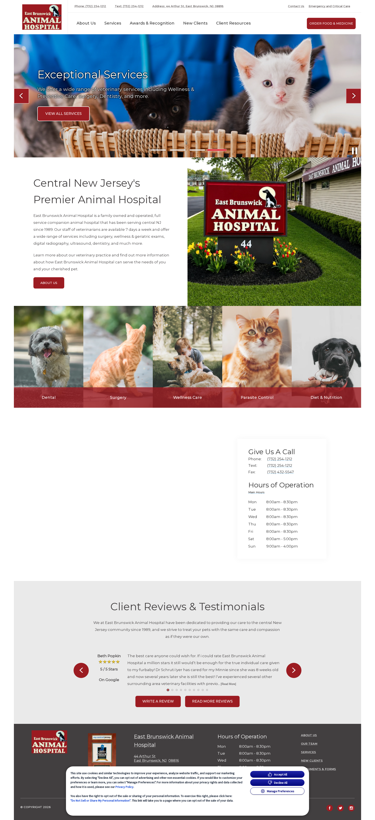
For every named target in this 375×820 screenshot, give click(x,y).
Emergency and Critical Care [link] (329, 6)
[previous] (21, 96)
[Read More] (228, 684)
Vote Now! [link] (56, 120)
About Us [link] (48, 283)
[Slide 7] (194, 690)
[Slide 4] (217, 150)
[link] (41, 17)
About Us (86, 23)
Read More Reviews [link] (212, 701)
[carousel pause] (354, 150)
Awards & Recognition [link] (152, 23)
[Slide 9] (203, 690)
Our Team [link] (309, 743)
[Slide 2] (178, 150)
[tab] (257, 493)
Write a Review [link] (158, 701)
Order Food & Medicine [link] (331, 23)
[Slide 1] (158, 150)
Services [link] (112, 23)
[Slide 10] (207, 690)
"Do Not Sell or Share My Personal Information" (101, 800)
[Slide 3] (197, 150)
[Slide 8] (198, 690)
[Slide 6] (190, 690)
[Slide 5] (185, 690)
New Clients (195, 23)
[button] (104, 753)
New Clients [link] (312, 760)
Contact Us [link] (296, 6)
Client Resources (233, 23)
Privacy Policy (124, 787)
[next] (353, 96)
